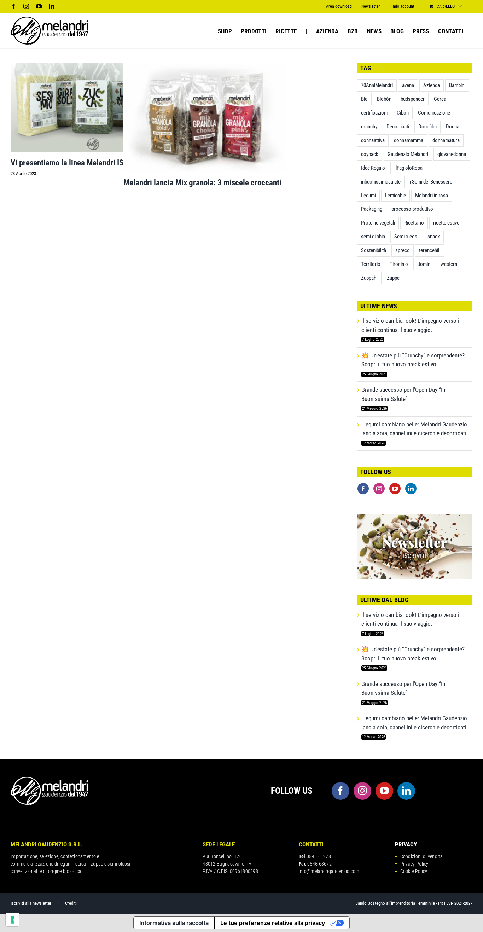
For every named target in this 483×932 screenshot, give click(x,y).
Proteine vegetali (378, 223)
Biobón (384, 99)
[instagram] (362, 791)
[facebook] (340, 791)
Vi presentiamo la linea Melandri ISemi (73, 163)
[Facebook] (363, 489)
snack (433, 236)
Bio (364, 99)
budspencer (413, 99)
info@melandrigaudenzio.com (329, 871)
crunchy (369, 126)
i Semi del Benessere (431, 182)
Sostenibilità (373, 250)
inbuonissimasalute (381, 182)
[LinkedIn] (411, 489)
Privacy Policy (414, 864)
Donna (452, 126)
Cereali (441, 99)
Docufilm (427, 126)
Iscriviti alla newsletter (31, 903)
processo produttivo (412, 209)
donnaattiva (373, 140)
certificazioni (374, 113)
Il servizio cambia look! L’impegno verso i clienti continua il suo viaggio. (410, 325)
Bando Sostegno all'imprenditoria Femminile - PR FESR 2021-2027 (413, 903)
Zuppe (393, 278)
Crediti (71, 903)
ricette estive (446, 223)
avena (408, 85)
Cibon (403, 113)
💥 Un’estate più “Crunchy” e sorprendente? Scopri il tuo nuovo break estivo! (413, 360)
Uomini (424, 264)
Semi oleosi (406, 236)
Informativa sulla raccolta (174, 922)
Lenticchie (395, 195)
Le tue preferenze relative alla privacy (272, 922)
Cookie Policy (413, 871)
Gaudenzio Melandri (408, 154)
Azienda (431, 85)
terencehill (429, 250)
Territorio (370, 264)
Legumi (368, 195)
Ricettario (414, 223)
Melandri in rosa (431, 195)
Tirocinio (399, 264)
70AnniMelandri (377, 85)
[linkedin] (406, 791)
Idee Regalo (373, 168)
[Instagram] (379, 489)
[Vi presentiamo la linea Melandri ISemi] (92, 107)
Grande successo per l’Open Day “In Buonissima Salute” (403, 394)
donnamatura (446, 140)
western (449, 264)
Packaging (371, 209)
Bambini (457, 85)
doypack (369, 154)
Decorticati (397, 126)
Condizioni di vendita (421, 856)
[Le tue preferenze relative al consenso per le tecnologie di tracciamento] (12, 919)
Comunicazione (434, 113)
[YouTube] (395, 489)
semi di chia (373, 236)
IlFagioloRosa (408, 168)
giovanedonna (451, 154)
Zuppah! (369, 278)
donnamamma (408, 140)
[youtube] (384, 791)
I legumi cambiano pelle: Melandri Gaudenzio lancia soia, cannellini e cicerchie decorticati (414, 429)
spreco (402, 250)
